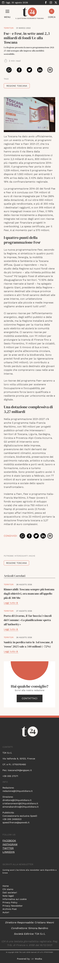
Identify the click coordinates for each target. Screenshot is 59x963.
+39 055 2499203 (12, 819)
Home (6, 886)
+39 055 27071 (10, 776)
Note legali (8, 896)
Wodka (38, 958)
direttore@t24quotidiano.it (17, 800)
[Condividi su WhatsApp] (9, 70)
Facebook (9, 840)
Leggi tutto (9, 603)
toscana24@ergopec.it (20, 770)
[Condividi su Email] (50, 70)
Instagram (10, 844)
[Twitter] (56, 2)
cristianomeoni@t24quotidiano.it (20, 803)
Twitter (8, 848)
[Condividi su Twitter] (29, 70)
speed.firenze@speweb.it (16, 822)
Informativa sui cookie (15, 899)
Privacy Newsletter (13, 905)
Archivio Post (10, 909)
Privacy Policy (10, 902)
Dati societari (10, 892)
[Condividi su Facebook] (19, 70)
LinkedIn (9, 851)
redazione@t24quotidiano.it (18, 791)
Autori (6, 912)
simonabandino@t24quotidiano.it (21, 806)
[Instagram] (51, 2)
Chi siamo (8, 889)
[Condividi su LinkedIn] (40, 70)
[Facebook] (46, 2)
